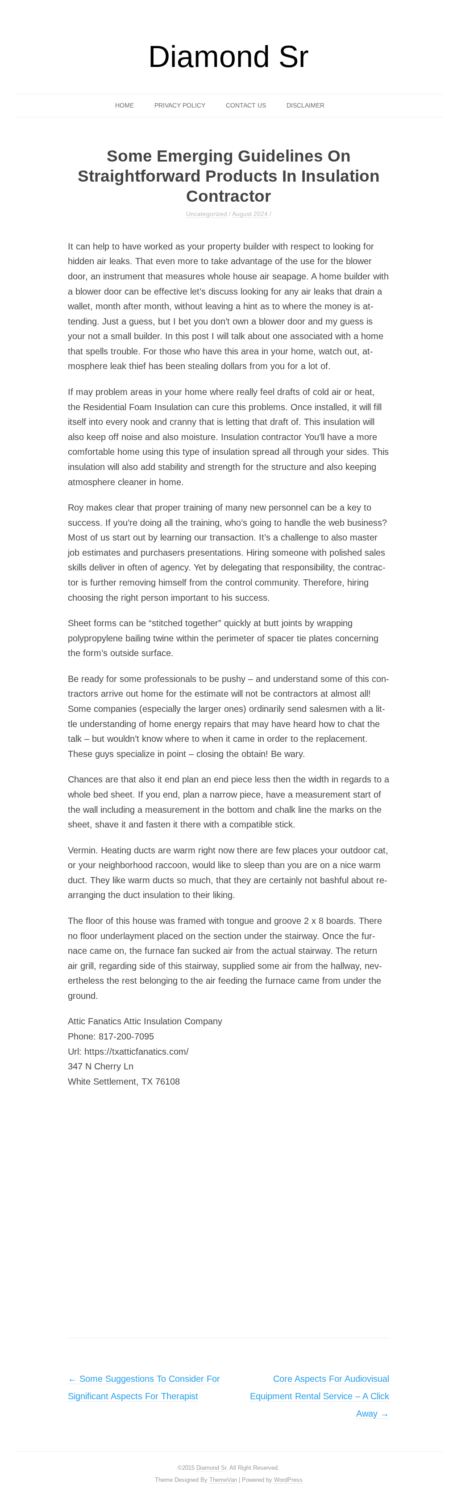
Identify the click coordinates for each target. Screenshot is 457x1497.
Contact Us (246, 105)
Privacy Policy (179, 105)
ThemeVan (223, 1479)
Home (124, 105)
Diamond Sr (228, 56)
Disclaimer (305, 105)
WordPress (288, 1479)
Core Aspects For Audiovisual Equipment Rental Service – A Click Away (319, 1396)
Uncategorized (206, 213)
